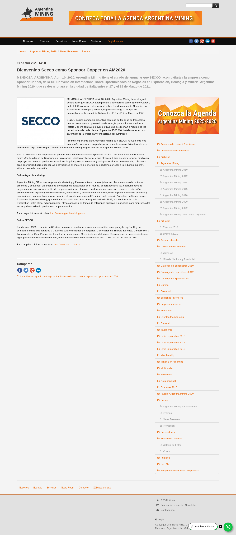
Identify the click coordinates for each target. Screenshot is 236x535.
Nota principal (168, 380)
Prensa (86, 51)
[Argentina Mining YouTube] (213, 40)
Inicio (23, 51)
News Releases (69, 51)
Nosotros (28, 41)
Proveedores (167, 432)
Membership (167, 355)
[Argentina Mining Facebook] (190, 40)
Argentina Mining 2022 (175, 208)
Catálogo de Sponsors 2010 (175, 278)
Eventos (44, 41)
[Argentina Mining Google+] (202, 40)
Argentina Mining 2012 (175, 176)
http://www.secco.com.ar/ (67, 244)
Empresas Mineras (170, 304)
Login (161, 519)
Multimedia (166, 368)
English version (116, 41)
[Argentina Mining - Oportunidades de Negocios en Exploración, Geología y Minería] (36, 13)
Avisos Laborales (169, 240)
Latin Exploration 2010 (172, 336)
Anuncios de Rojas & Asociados (177, 144)
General (164, 323)
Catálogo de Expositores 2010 (177, 265)
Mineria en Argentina (171, 361)
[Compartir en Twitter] (26, 270)
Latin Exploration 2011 (172, 342)
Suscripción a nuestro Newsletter (179, 505)
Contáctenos (167, 510)
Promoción (168, 425)
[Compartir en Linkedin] (38, 270)
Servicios (60, 41)
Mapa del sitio (103, 487)
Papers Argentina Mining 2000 (177, 393)
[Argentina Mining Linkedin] (207, 40)
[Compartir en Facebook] (19, 270)
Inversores (166, 329)
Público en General (171, 438)
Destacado (166, 291)
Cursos (164, 284)
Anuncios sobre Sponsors (174, 150)
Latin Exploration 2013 (172, 348)
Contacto (96, 41)
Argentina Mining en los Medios (179, 406)
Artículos (165, 221)
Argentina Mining (169, 163)
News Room (79, 41)
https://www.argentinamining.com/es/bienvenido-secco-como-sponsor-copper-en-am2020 (69, 276)
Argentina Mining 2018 (175, 195)
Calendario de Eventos (173, 246)
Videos (166, 451)
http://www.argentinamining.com (67, 213)
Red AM (164, 464)
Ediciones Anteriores (171, 297)
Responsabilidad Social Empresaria (179, 470)
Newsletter (166, 374)
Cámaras (167, 253)
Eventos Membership (172, 316)
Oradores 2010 (168, 387)
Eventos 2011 (170, 233)
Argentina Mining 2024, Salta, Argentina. (184, 214)
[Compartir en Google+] (32, 270)
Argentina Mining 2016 (175, 189)
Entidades (166, 310)
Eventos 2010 (170, 227)
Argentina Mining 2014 (175, 182)
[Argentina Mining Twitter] (196, 40)
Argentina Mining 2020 (43, 51)
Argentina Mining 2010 (175, 169)
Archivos (165, 157)
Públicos (165, 457)
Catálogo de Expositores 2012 (177, 272)
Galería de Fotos (171, 444)
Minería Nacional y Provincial (178, 259)
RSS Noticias (168, 500)
